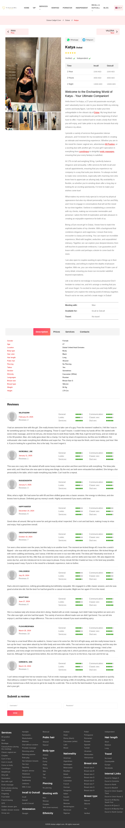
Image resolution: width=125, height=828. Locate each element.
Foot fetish (5, 797)
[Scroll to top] (119, 818)
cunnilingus (84, 151)
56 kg (64, 387)
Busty (64, 351)
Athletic (45, 755)
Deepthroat (5, 772)
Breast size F (89, 784)
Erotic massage (7, 785)
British (65, 774)
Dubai (67, 20)
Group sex (5, 813)
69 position (5, 737)
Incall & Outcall (28, 803)
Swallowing (26, 780)
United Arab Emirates (76, 347)
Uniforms (25, 784)
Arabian (66, 732)
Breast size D (89, 777)
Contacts (84, 332)
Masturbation (27, 738)
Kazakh (66, 797)
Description (42, 332)
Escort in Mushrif (111, 788)
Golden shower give (9, 806)
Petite (45, 765)
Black (64, 354)
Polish (86, 732)
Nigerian (66, 813)
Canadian (67, 777)
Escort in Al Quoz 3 (112, 805)
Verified (55, 8)
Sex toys (25, 764)
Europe (107, 765)
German (66, 787)
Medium (108, 745)
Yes (85, 808)
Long (64, 357)
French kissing (7, 800)
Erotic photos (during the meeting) (9, 789)
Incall (24, 797)
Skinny (45, 768)
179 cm (65, 391)
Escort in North (110, 784)
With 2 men (26, 787)
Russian (87, 741)
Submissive (26, 777)
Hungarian (67, 790)
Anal (3, 740)
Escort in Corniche (112, 781)
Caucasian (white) (69, 374)
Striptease (26, 774)
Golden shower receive (10, 810)
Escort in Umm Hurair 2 (114, 796)
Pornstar (67, 8)
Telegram (89, 40)
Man (44, 798)
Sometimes (66, 371)
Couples (4, 755)
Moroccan (67, 810)
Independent (82, 8)
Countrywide (109, 761)
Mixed (65, 748)
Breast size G (67, 381)
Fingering (5, 794)
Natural (45, 745)
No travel (108, 758)
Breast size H (89, 790)
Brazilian (66, 771)
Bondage (4, 743)
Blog (106, 8)
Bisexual (46, 732)
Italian (65, 794)
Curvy (45, 761)
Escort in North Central (113, 812)
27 (63, 344)
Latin (65, 745)
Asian (65, 735)
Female (65, 341)
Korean (66, 800)
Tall (44, 774)
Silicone (65, 384)
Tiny (44, 778)
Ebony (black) (68, 738)
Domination (5, 778)
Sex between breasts (30, 761)
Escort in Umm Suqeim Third (113, 792)
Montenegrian (68, 806)
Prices (56, 332)
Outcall (24, 800)
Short (107, 742)
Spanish (87, 745)
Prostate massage (29, 748)
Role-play (25, 758)
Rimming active (28, 751)
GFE (3, 803)
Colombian (67, 781)
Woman (46, 801)
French (66, 784)
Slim (44, 771)
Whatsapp (74, 40)
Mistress (25, 741)
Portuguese (88, 735)
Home (26, 8)
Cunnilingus (5, 768)
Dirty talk (4, 775)
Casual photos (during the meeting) (10, 748)
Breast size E (89, 781)
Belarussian (68, 768)
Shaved (65, 361)
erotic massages (107, 151)
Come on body (7, 765)
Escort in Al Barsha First (114, 809)
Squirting (25, 767)
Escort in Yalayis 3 (112, 778)
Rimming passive (28, 754)
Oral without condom (30, 745)
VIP (34, 8)
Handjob (25, 732)
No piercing (66, 364)
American (67, 758)
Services (69, 332)
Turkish (87, 748)
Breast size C (89, 774)
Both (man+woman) (50, 807)
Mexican (66, 803)
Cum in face (6, 759)
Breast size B (89, 771)
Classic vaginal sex (8, 752)
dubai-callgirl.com (54, 20)
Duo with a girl (6, 781)
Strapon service (28, 771)
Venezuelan (88, 754)
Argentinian (67, 761)
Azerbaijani (67, 764)
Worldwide (109, 768)
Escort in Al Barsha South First (112, 801)
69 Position (110, 144)
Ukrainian (87, 751)
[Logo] (11, 8)
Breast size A (89, 768)
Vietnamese (88, 758)
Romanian (88, 738)
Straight (25, 813)
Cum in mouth (6, 762)
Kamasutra (26, 735)
